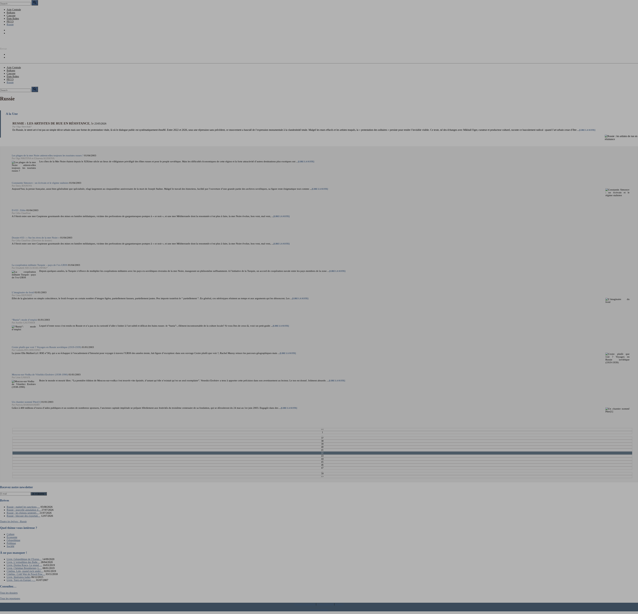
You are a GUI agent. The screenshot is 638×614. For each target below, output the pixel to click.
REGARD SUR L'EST (12, 43)
